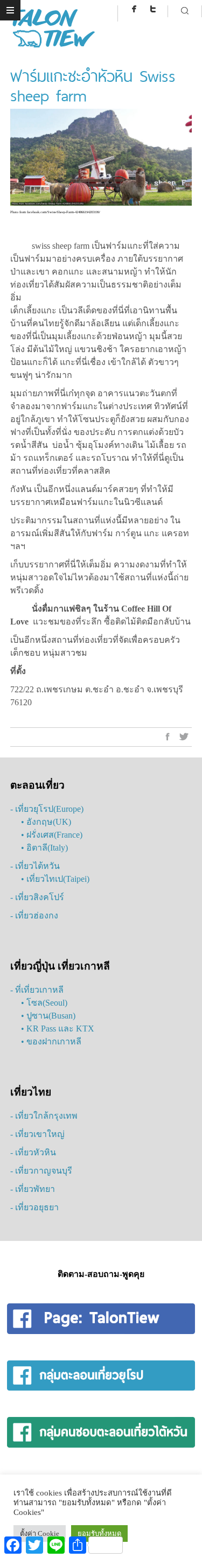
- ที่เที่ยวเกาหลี (37, 989)
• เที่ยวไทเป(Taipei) (55, 878)
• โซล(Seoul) (44, 1002)
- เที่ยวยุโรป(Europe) (46, 808)
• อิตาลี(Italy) (44, 847)
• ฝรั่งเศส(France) (51, 834)
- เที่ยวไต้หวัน (35, 866)
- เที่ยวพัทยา (32, 1189)
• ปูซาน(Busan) (48, 1015)
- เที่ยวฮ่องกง (34, 915)
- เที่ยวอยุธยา (34, 1207)
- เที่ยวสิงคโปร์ (37, 897)
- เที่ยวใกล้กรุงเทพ (44, 1115)
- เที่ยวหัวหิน (33, 1152)
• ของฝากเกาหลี (51, 1041)
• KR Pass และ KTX (57, 1028)
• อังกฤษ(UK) (46, 821)
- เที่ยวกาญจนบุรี (41, 1170)
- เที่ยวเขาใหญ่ (37, 1134)
